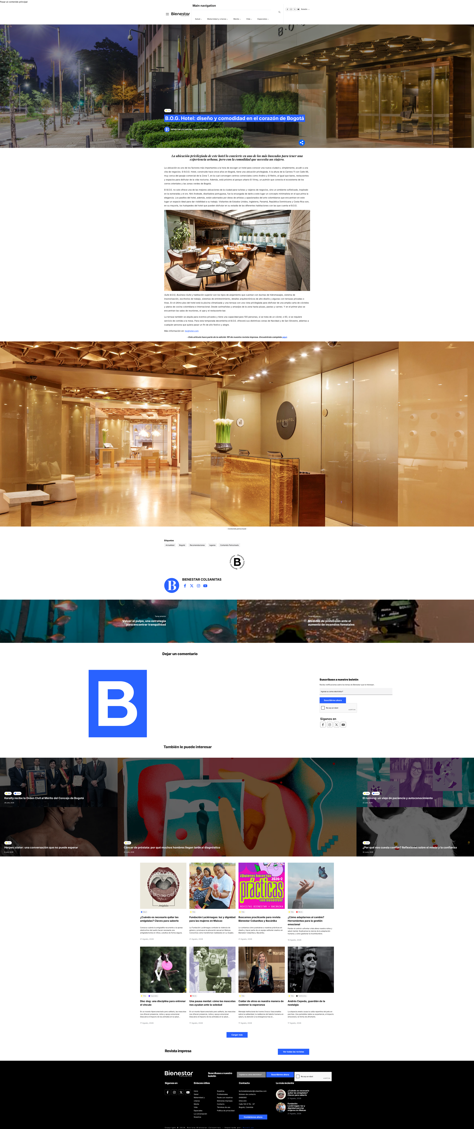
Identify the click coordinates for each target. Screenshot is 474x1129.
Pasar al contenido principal (14, 2)
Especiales (262, 19)
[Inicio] (178, 14)
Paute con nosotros (225, 1097)
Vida (248, 19)
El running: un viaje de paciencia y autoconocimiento (398, 798)
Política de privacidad (226, 1110)
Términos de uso (223, 1107)
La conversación (200, 1114)
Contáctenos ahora (253, 1117)
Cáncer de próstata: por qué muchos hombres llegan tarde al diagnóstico (172, 847)
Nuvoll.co (248, 1128)
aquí (284, 337)
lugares (212, 545)
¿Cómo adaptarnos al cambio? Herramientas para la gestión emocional (306, 921)
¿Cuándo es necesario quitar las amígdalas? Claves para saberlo (298, 1092)
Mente (236, 19)
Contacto (220, 1104)
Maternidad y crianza (216, 19)
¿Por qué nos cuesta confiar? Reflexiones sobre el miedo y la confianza (410, 847)
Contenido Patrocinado (229, 545)
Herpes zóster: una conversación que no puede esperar (41, 847)
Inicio (196, 1091)
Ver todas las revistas (293, 1051)
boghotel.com (192, 331)
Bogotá (182, 545)
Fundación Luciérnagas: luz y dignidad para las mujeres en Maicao (297, 1106)
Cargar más (237, 1035)
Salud (197, 19)
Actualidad (170, 545)
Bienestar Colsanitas (181, 129)
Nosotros (197, 1117)
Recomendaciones (197, 545)
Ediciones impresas (224, 1101)
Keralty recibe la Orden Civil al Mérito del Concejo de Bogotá (44, 798)
